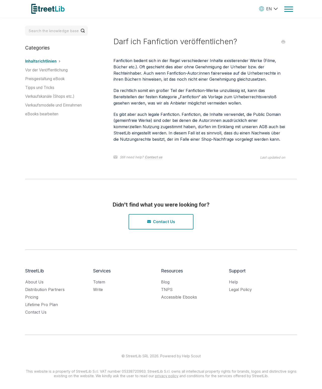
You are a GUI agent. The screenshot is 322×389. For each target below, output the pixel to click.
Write (98, 289)
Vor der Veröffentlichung (46, 70)
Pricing (31, 297)
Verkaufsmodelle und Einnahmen (53, 105)
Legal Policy (240, 289)
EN (269, 8)
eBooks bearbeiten (41, 114)
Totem (99, 281)
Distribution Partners (45, 289)
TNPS (167, 289)
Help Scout (191, 356)
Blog (165, 281)
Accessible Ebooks (179, 297)
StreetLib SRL (137, 356)
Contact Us (164, 221)
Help (233, 281)
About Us (34, 281)
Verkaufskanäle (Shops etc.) (49, 96)
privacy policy (166, 376)
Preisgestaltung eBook (45, 78)
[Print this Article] (283, 42)
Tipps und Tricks (39, 87)
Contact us (153, 157)
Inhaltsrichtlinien (41, 61)
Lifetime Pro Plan (41, 304)
